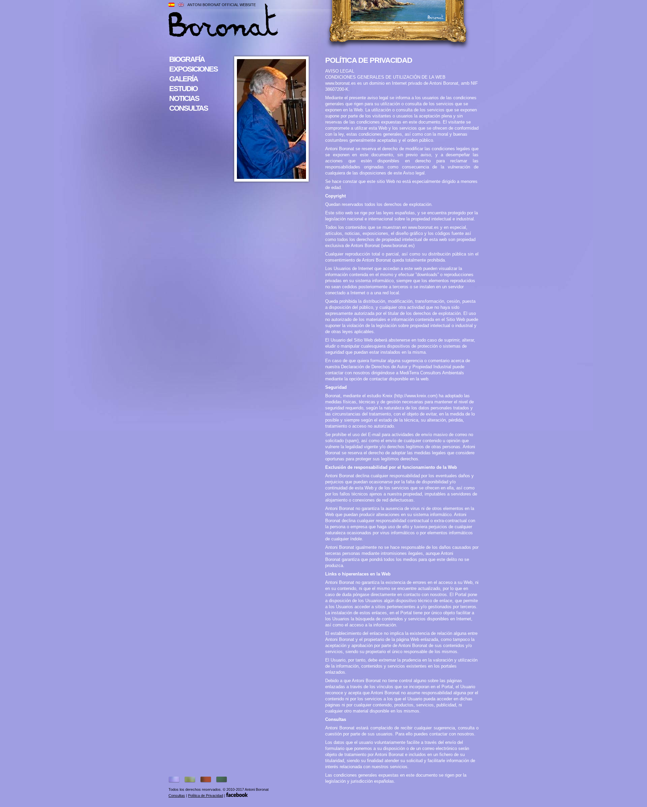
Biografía (187, 59)
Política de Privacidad (205, 795)
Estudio (183, 88)
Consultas (188, 108)
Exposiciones (193, 69)
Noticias (184, 98)
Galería (183, 79)
